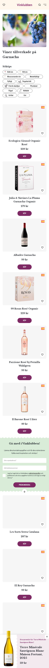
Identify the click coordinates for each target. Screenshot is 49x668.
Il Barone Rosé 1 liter (24, 419)
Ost (25, 95)
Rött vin (10, 72)
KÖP (24, 156)
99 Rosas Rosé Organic (24, 308)
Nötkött (26, 91)
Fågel (11, 91)
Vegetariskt (26, 81)
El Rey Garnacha (25, 585)
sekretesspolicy (34, 473)
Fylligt (9, 81)
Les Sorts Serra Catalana (24, 532)
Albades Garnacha (25, 255)
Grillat (11, 95)
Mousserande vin (14, 77)
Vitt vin (25, 72)
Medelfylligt (34, 77)
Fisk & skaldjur (14, 86)
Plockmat (33, 86)
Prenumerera (24, 485)
